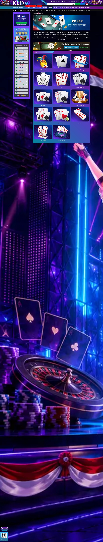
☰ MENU (4, 529)
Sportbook (22, 7)
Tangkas (68, 7)
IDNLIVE (39, 7)
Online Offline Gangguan (22, 95)
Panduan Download (84, 47)
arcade (45, 7)
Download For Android (72, 47)
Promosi (87, 7)
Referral (81, 7)
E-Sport (28, 7)
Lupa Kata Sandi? (83, 1)
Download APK (56, 1)
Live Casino (62, 7)
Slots (33, 7)
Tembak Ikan (75, 7)
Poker (50, 7)
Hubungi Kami (73, 1)
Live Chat (65, 1)
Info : (14, 10)
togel (55, 7)
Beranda (15, 7)
